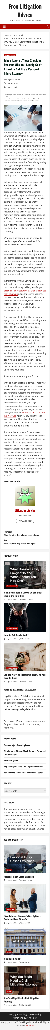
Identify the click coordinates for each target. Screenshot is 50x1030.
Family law (10, 909)
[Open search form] (48, 26)
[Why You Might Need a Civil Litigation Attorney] (25, 980)
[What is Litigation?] (25, 941)
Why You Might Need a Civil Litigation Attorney (23, 766)
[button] (4, 26)
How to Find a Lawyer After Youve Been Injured (23, 772)
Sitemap (30, 1025)
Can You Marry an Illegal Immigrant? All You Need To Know (25, 676)
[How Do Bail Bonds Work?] (25, 617)
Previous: (21, 533)
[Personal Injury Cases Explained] (25, 859)
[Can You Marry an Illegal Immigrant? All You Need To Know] (25, 657)
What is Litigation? (11, 760)
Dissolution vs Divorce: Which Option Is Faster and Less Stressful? (22, 917)
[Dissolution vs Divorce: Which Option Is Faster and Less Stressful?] (25, 898)
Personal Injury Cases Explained (17, 745)
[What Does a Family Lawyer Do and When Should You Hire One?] (25, 575)
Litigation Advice (13, 79)
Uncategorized (10, 55)
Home (9, 870)
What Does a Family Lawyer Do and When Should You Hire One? (23, 594)
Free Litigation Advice (25, 10)
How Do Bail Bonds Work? (16, 635)
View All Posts (25, 520)
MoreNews (18, 1017)
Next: (20, 542)
